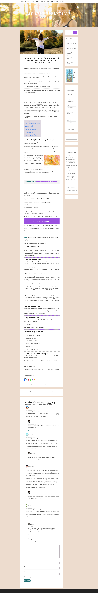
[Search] (75, 32)
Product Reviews (50, 1)
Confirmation (70, 94)
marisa (43, 65)
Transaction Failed (71, 101)
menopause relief (73, 176)
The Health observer (70, 129)
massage (67, 174)
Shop (63, 1)
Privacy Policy (69, 115)
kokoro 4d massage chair (73, 173)
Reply (27, 419)
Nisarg (59, 590)
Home (22, 1)
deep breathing (47, 384)
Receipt (69, 99)
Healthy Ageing (36, 1)
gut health (73, 167)
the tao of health (72, 187)
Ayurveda (43, 1)
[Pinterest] (28, 380)
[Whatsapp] (30, 380)
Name (25, 560)
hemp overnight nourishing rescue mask (71, 170)
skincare (69, 185)
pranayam (53, 384)
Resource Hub (69, 120)
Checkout (68, 92)
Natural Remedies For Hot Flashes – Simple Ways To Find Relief (71, 43)
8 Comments (49, 65)
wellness (71, 191)
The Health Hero (70, 127)
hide (29, 121)
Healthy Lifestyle (70, 107)
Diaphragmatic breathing (30, 181)
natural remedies (70, 177)
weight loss (68, 191)
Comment (26, 544)
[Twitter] (26, 380)
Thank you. (69, 124)
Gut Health (27, 1)
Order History (70, 96)
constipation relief (69, 163)
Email (25, 566)
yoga (74, 191)
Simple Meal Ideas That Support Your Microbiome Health (71, 48)
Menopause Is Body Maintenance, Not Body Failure (71, 57)
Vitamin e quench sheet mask (73, 190)
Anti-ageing (70, 152)
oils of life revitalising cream (71, 179)
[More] (34, 380)
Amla (67, 152)
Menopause (58, 1)
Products (68, 118)
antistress (70, 157)
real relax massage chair (70, 182)
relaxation (68, 183)
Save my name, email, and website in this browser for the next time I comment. (40, 577)
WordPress (52, 590)
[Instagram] (32, 380)
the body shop (67, 187)
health (67, 169)
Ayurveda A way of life (30, 384)
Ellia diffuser (73, 165)
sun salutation (39, 104)
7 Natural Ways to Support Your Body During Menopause (71, 62)
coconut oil (72, 162)
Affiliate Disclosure (70, 90)
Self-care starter (69, 122)
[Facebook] (24, 380)
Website (25, 571)
